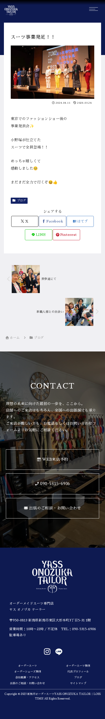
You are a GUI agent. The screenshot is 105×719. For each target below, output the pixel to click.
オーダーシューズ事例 (27, 671)
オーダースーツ (27, 665)
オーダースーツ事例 (78, 665)
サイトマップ (78, 683)
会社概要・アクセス (27, 677)
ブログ (21, 200)
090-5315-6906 (84, 629)
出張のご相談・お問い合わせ (27, 683)
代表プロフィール (78, 671)
